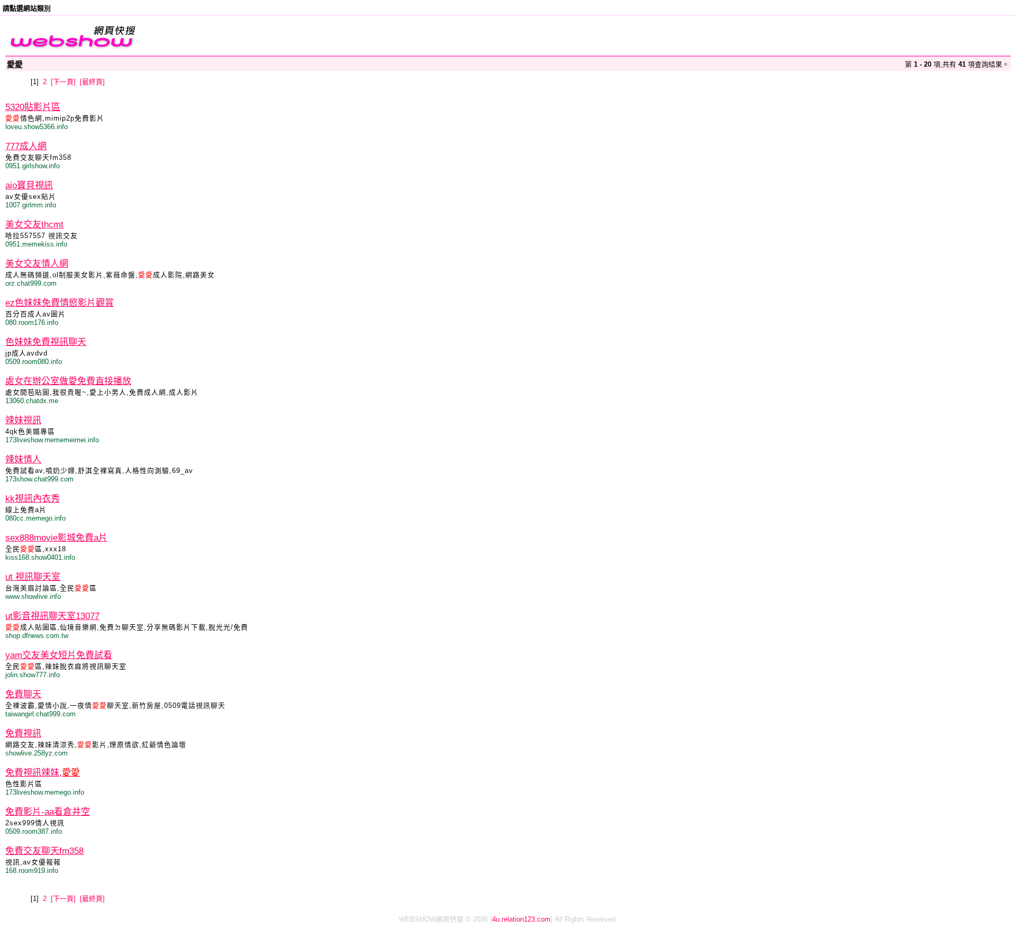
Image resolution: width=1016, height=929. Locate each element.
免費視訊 (23, 733)
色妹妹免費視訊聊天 (45, 342)
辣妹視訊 (23, 420)
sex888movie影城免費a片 (56, 538)
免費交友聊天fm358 (44, 851)
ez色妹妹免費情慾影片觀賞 (59, 303)
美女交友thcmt (34, 225)
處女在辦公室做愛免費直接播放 (68, 381)
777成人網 (26, 146)
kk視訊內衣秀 (32, 499)
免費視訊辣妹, (42, 773)
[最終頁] (92, 82)
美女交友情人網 (36, 264)
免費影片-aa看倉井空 (47, 812)
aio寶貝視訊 (29, 185)
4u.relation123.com (521, 919)
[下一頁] (63, 82)
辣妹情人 (23, 459)
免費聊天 (23, 694)
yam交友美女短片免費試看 (58, 655)
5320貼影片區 (32, 107)
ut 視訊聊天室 (32, 577)
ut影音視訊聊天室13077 (52, 616)
